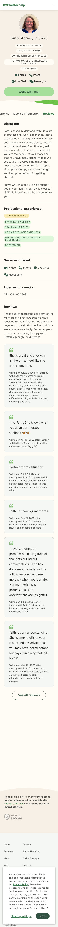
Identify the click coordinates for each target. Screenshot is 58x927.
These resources (14, 803)
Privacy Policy (21, 884)
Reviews (48, 114)
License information (26, 114)
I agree (43, 916)
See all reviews (29, 695)
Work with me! (29, 92)
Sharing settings (21, 916)
